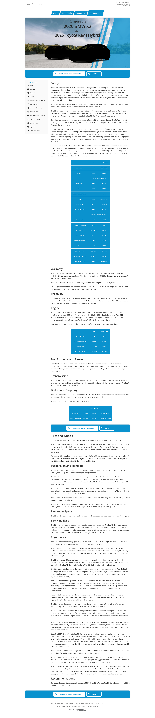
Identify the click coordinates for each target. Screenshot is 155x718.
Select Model (67, 13)
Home (55, 13)
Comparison (33, 82)
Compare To (81, 13)
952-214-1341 (126, 6)
